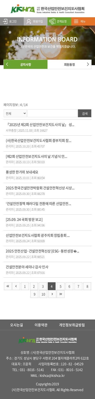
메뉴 (82, 21)
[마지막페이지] (61, 294)
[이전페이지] (16, 286)
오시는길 (16, 324)
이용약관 (41, 324)
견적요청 (61, 21)
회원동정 (69, 64)
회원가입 (38, 21)
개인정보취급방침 (72, 324)
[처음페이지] (8, 286)
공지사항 (25, 64)
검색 (84, 113)
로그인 (13, 21)
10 (43, 294)
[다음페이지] (52, 294)
